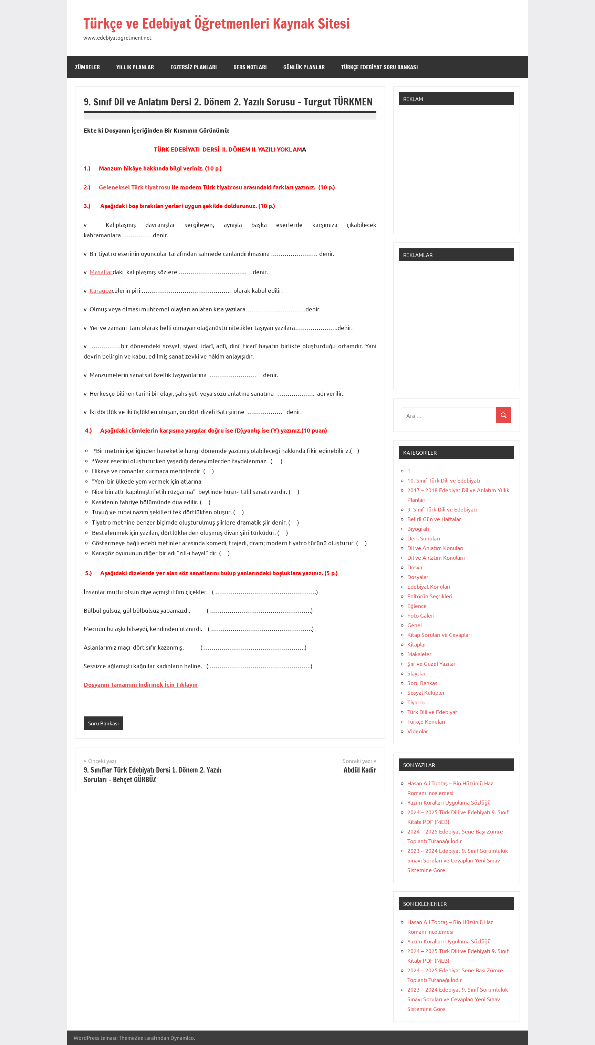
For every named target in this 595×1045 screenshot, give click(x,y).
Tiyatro (416, 702)
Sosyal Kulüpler (426, 692)
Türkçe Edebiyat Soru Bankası (379, 67)
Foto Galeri (421, 615)
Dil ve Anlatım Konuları (435, 547)
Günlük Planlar (304, 67)
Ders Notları (250, 67)
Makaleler (419, 653)
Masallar (101, 271)
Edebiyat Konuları (428, 586)
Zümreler (87, 67)
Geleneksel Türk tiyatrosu (134, 187)
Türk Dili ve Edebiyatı (433, 711)
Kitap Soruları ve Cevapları (439, 634)
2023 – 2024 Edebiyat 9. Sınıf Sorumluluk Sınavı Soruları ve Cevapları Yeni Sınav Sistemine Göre (457, 860)
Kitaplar (416, 644)
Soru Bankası (103, 723)
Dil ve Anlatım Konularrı (436, 557)
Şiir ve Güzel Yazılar (431, 663)
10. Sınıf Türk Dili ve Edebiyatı (443, 480)
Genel (414, 624)
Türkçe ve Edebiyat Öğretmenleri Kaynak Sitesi (216, 23)
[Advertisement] (456, 173)
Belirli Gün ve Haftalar (434, 518)
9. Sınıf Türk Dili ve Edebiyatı (442, 509)
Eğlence (417, 605)
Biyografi (418, 528)
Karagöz (101, 290)
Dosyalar (417, 576)
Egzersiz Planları (193, 67)
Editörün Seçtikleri (429, 595)
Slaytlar (416, 673)
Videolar (417, 730)
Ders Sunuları (423, 538)
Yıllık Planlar (135, 67)
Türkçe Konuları (426, 721)
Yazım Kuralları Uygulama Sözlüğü (449, 802)
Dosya (414, 566)
